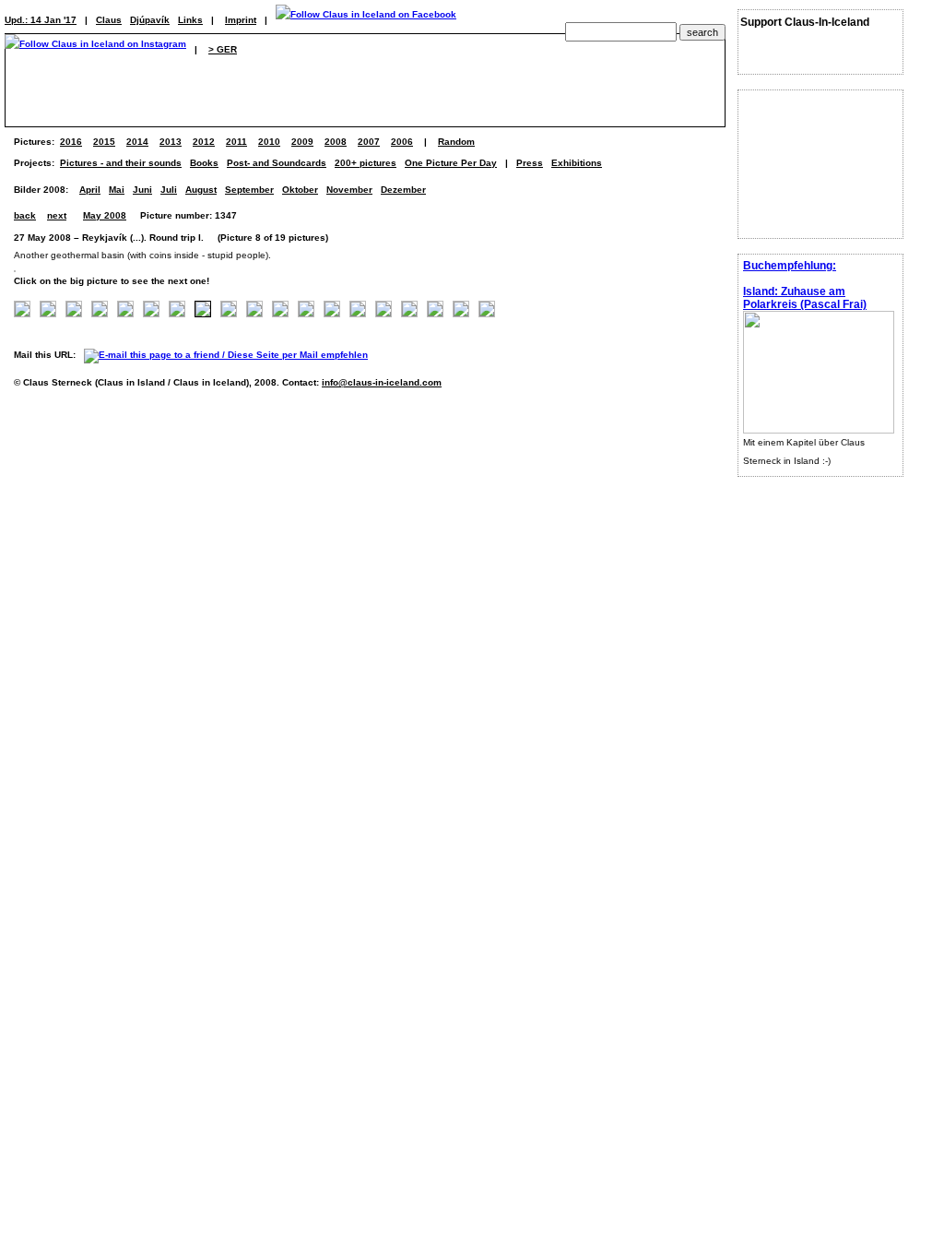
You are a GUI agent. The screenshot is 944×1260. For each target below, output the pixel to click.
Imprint (240, 20)
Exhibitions (576, 163)
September (249, 189)
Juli (168, 189)
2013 (170, 142)
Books (204, 163)
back (25, 215)
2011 (236, 142)
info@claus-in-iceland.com (382, 382)
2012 (204, 142)
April (89, 189)
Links (190, 20)
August (201, 189)
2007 (369, 142)
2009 (302, 142)
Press (529, 163)
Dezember (403, 189)
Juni (142, 189)
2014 (137, 142)
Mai (116, 189)
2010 (269, 142)
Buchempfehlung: (789, 265)
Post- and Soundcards (276, 163)
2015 (104, 142)
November (349, 189)
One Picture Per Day (451, 163)
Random (456, 142)
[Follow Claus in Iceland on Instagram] (95, 49)
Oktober (300, 189)
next (56, 215)
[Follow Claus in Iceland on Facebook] (366, 20)
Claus (109, 20)
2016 (71, 142)
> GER (222, 49)
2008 (335, 142)
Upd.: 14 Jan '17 (41, 20)
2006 (402, 142)
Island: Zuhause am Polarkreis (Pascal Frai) (805, 298)
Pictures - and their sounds (121, 163)
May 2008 (104, 215)
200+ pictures (365, 163)
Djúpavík (150, 20)
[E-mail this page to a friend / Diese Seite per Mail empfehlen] (230, 355)
